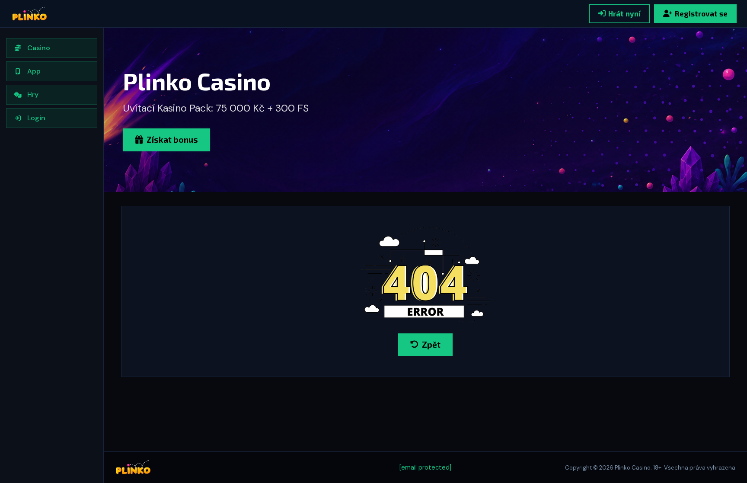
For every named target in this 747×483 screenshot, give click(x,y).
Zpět (431, 344)
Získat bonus (172, 139)
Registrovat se (701, 13)
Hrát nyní (624, 13)
